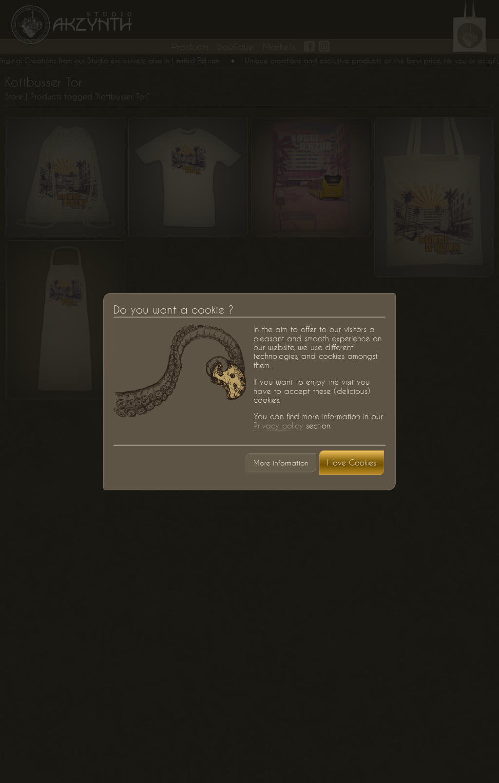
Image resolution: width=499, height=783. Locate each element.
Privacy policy (278, 425)
